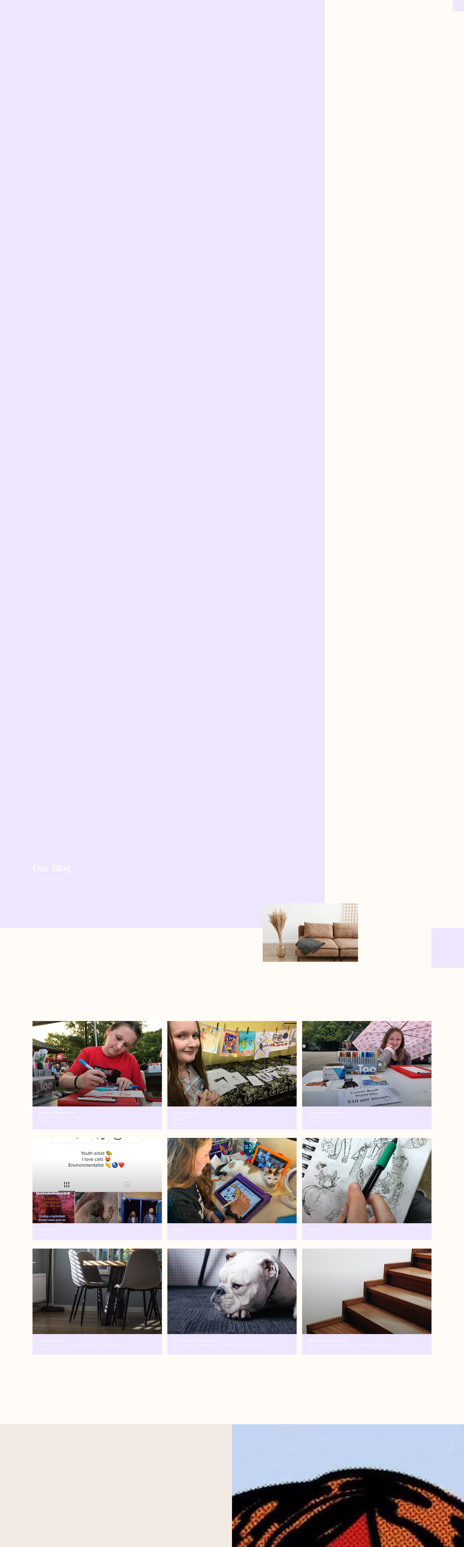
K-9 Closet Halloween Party (326, 1113)
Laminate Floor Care (52, 1340)
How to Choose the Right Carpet (195, 1340)
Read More (43, 1121)
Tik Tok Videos (48, 1229)
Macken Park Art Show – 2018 (58, 1113)
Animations (180, 1229)
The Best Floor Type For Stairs (327, 1340)
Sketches (313, 1229)
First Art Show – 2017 (187, 1113)
